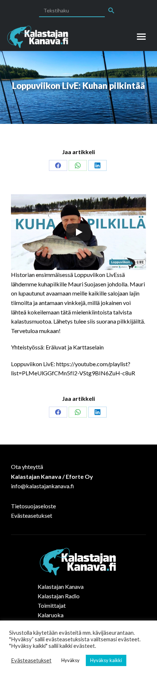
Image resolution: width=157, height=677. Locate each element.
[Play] (78, 232)
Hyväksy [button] (70, 660)
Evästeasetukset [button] (31, 660)
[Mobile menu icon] (141, 36)
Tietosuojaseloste (33, 505)
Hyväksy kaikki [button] (106, 660)
